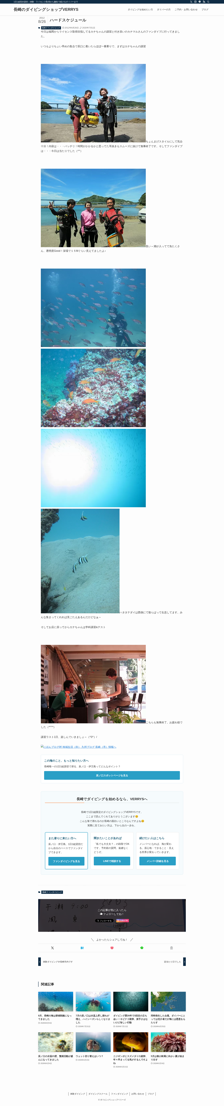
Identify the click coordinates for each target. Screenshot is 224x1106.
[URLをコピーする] (171, 948)
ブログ (151, 1094)
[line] (200, 2)
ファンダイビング (119, 1094)
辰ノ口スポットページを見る (112, 775)
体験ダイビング (77, 1094)
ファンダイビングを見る (66, 861)
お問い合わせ (137, 1094)
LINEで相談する (112, 861)
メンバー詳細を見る (158, 861)
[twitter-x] (191, 2)
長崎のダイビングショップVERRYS (46, 9)
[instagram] (195, 2)
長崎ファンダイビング (51, 28)
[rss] (204, 2)
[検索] (208, 2)
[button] (52, 948)
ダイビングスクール (98, 1094)
